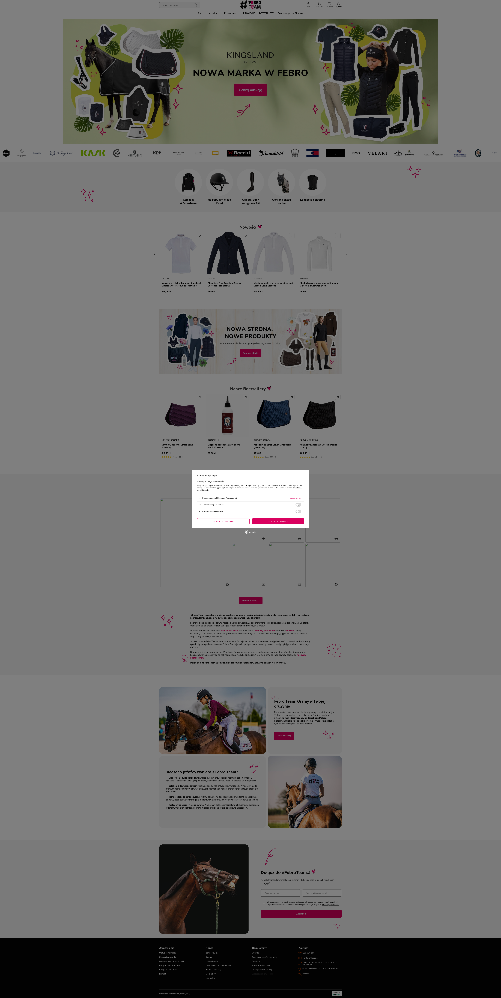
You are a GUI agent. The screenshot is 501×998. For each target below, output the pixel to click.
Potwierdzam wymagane (223, 521)
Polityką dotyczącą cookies (256, 485)
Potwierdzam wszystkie (278, 521)
